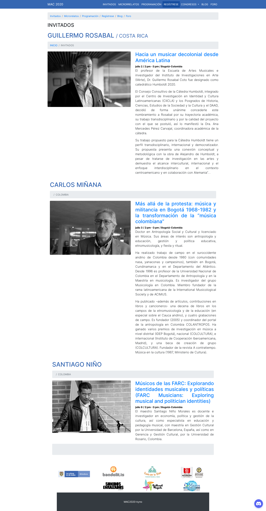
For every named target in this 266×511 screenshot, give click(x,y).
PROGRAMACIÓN (151, 4)
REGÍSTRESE (171, 4)
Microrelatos (71, 16)
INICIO (53, 45)
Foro (128, 16)
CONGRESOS (189, 4)
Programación (90, 16)
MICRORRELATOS (128, 4)
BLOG (205, 4)
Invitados (55, 16)
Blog (120, 16)
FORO (214, 4)
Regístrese (108, 16)
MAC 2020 (55, 4)
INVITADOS (109, 4)
